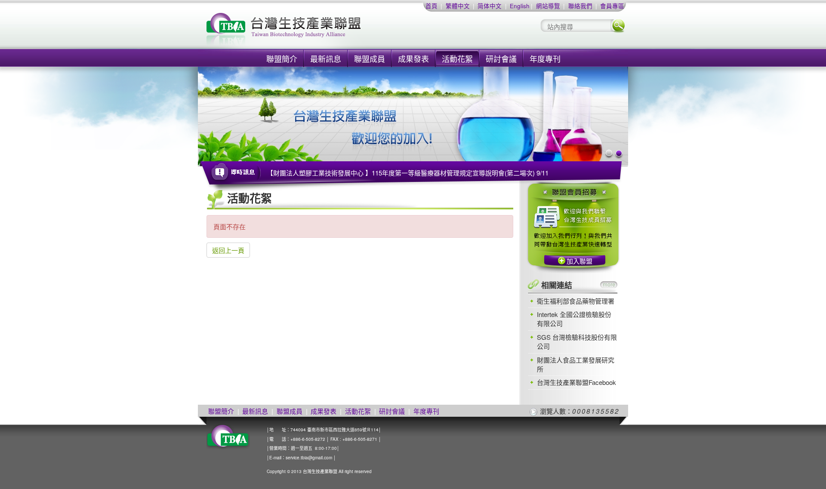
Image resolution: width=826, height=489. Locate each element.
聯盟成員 (369, 58)
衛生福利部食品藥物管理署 (575, 300)
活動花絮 (457, 58)
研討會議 (501, 58)
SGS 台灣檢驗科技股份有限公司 (577, 341)
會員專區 (612, 6)
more (608, 285)
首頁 (431, 6)
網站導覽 (548, 6)
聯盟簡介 (281, 58)
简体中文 (490, 6)
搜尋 (618, 25)
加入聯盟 (579, 260)
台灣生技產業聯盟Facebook (576, 382)
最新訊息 (325, 58)
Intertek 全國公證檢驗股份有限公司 (574, 319)
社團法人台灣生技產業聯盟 (316, 30)
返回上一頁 (228, 250)
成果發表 (413, 58)
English (520, 6)
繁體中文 (458, 6)
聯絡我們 (580, 6)
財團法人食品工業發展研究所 (575, 364)
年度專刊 (545, 58)
